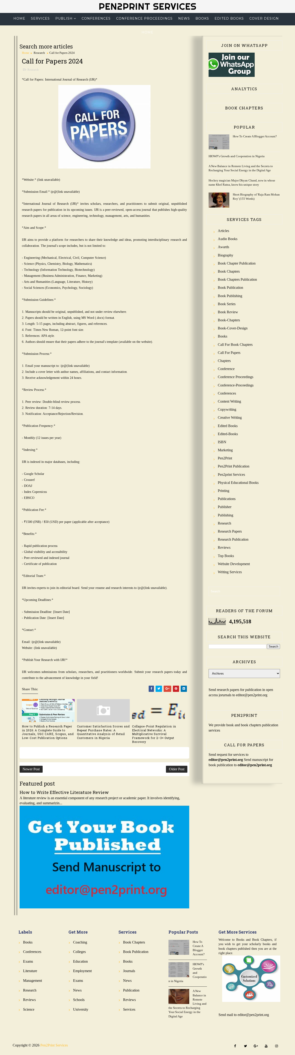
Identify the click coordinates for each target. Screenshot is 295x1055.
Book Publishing (230, 296)
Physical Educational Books (238, 483)
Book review (228, 312)
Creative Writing (230, 417)
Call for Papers (229, 353)
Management (32, 981)
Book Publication (230, 287)
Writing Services (230, 572)
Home (19, 18)
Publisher (224, 507)
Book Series (227, 304)
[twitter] (245, 1046)
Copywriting (227, 409)
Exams (28, 961)
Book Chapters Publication (237, 279)
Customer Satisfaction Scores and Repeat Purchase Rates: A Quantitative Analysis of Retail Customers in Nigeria (103, 732)
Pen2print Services (231, 474)
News (184, 18)
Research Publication (233, 539)
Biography (225, 255)
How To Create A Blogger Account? (255, 136)
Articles (223, 231)
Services (40, 18)
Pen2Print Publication (233, 466)
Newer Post (31, 769)
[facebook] (235, 1046)
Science (28, 1009)
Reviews (224, 547)
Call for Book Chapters (235, 345)
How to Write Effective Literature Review (64, 792)
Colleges (79, 952)
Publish (64, 18)
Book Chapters (229, 271)
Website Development (234, 564)
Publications (227, 499)
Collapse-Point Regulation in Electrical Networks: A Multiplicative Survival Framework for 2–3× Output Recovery (154, 734)
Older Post (176, 769)
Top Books (226, 556)
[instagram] (276, 1046)
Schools (79, 1000)
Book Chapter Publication (237, 263)
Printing (223, 491)
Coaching (80, 942)
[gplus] (255, 1046)
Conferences (96, 18)
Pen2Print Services (147, 6)
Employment (82, 971)
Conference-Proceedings (236, 385)
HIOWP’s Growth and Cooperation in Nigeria (237, 156)
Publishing (225, 515)
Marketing (225, 450)
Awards (223, 247)
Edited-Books (228, 434)
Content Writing (229, 401)
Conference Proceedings (144, 18)
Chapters (224, 361)
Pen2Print (225, 458)
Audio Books (227, 239)
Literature (30, 971)
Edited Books (229, 18)
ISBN (222, 442)
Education (80, 961)
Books (202, 18)
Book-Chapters (229, 320)
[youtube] (266, 1046)
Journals (129, 971)
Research (39, 52)
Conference (226, 369)
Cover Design (264, 18)
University (80, 1009)
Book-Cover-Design (233, 328)
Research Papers (230, 531)
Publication (131, 990)
